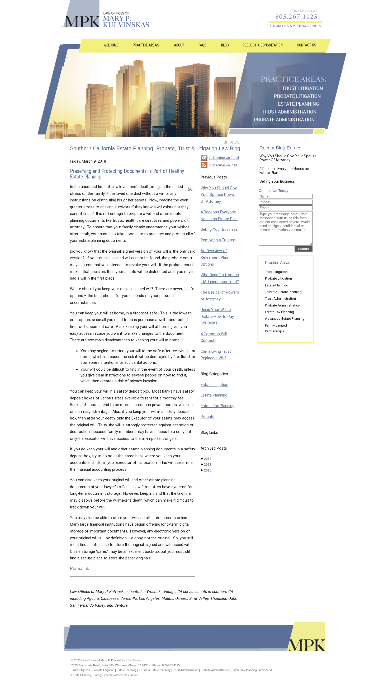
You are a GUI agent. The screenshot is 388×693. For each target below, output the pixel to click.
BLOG (225, 45)
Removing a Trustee (218, 240)
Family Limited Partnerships (111, 675)
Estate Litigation (214, 384)
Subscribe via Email (224, 158)
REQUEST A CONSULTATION (263, 45)
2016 (207, 470)
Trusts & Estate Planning (283, 292)
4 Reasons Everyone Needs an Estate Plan (284, 171)
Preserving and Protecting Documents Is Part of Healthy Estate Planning (127, 174)
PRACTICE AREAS (146, 45)
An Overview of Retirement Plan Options (214, 257)
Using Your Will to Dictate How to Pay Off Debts (217, 316)
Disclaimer (134, 660)
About (134, 675)
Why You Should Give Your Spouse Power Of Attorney (219, 195)
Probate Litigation (278, 278)
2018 (207, 459)
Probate (207, 416)
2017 (207, 464)
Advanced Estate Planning (285, 318)
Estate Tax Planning (217, 405)
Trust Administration (280, 298)
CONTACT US (306, 45)
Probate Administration (282, 305)
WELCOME (111, 45)
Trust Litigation (276, 272)
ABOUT (179, 45)
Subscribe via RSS (223, 165)
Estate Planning (214, 395)
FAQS (202, 45)
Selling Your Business (219, 229)
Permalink (79, 568)
